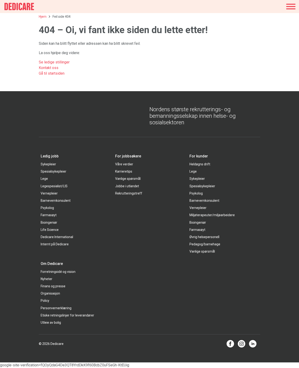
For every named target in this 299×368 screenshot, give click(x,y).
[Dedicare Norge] (19, 6)
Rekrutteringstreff (128, 193)
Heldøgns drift (199, 164)
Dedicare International (57, 237)
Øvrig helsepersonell (204, 237)
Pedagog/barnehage (204, 244)
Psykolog (47, 208)
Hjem (42, 16)
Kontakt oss (48, 68)
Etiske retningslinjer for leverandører (67, 315)
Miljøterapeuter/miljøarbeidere (212, 215)
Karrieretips (123, 171)
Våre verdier (124, 164)
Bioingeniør (49, 222)
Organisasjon (50, 293)
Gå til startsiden (51, 73)
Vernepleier (49, 193)
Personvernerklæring (56, 308)
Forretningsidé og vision (58, 272)
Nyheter (46, 279)
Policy (45, 300)
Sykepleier (48, 164)
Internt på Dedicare (55, 244)
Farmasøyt (49, 215)
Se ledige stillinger (55, 62)
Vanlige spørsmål (128, 179)
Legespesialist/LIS (54, 186)
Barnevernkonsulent (56, 200)
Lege (44, 179)
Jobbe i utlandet (127, 186)
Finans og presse (53, 286)
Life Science (50, 230)
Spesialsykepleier (53, 171)
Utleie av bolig (51, 322)
